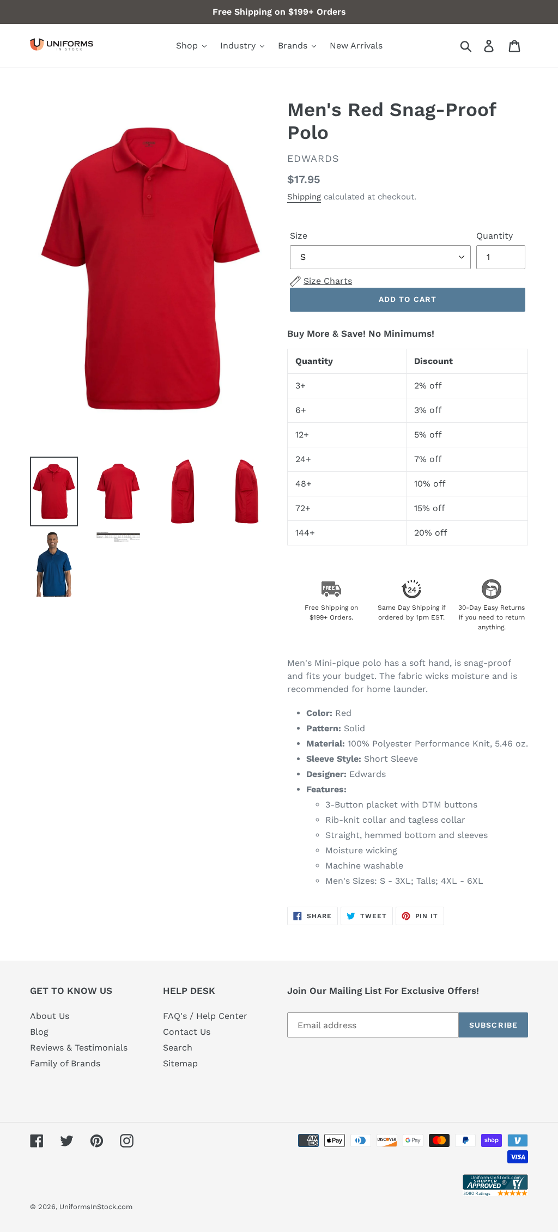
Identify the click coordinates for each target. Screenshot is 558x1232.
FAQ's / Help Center (205, 1016)
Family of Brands (65, 1063)
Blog (39, 1032)
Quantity (494, 235)
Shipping (304, 197)
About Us (49, 1016)
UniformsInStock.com (95, 1207)
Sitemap (180, 1063)
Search (177, 1047)
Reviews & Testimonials (79, 1047)
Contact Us (186, 1032)
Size (298, 235)
